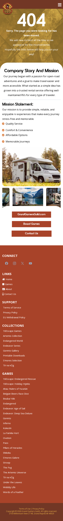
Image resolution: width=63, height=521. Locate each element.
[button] (59, 5)
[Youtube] (30, 263)
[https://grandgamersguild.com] (7, 9)
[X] (22, 263)
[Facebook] (7, 263)
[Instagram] (15, 263)
